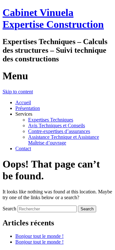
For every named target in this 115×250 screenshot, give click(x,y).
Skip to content (18, 91)
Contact (23, 148)
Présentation (27, 108)
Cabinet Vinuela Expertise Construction (53, 18)
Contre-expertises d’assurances (59, 131)
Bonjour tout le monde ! (39, 236)
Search (9, 208)
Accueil (23, 102)
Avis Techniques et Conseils (56, 125)
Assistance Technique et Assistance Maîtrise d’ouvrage (63, 139)
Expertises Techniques (50, 119)
